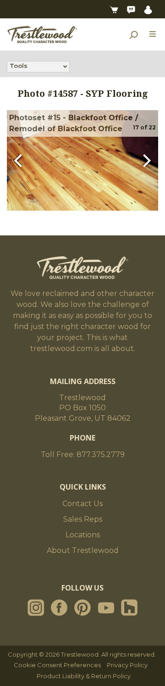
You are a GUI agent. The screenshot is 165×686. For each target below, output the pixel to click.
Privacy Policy (127, 665)
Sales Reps (82, 519)
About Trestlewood (83, 550)
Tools (19, 65)
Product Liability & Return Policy (84, 676)
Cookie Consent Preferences (57, 665)
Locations (83, 534)
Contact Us (82, 503)
